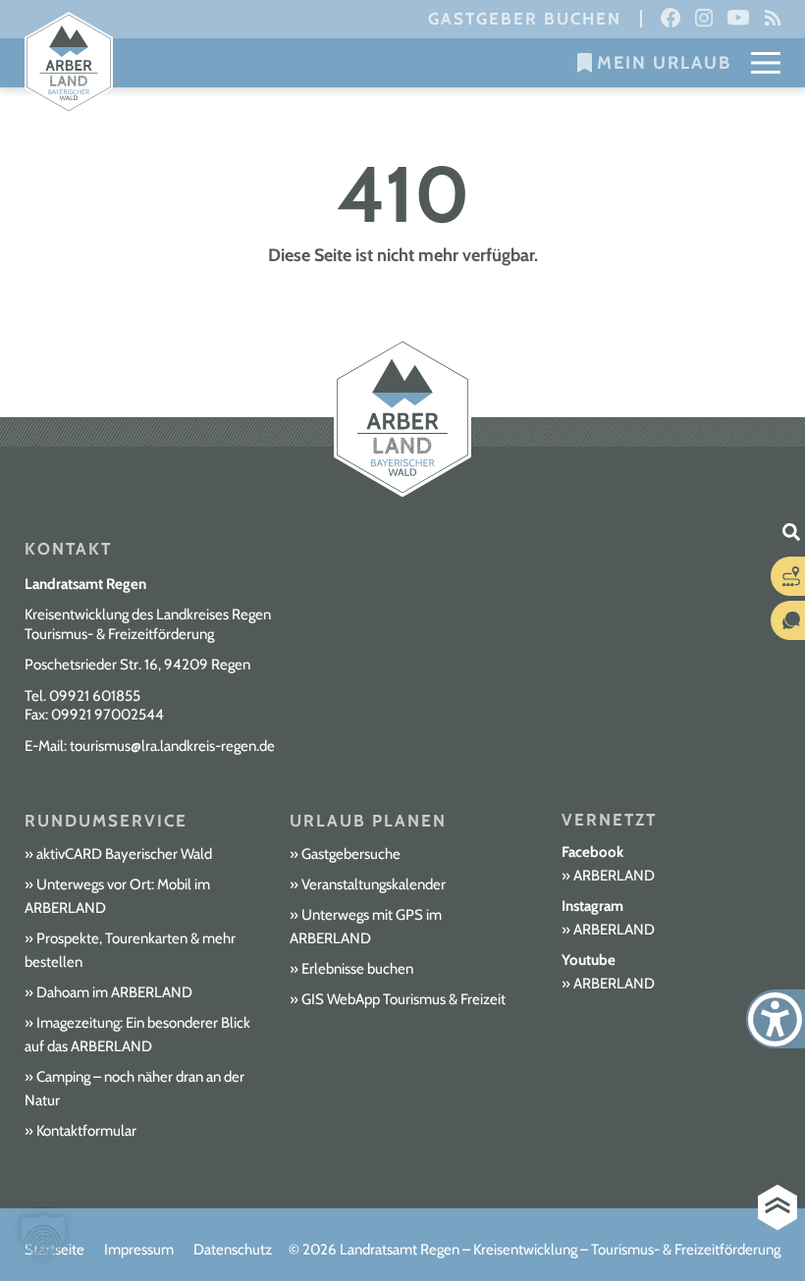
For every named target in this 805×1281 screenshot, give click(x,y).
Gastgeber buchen (524, 18)
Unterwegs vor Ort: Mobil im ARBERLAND (117, 896)
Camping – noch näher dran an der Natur (134, 1088)
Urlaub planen (368, 820)
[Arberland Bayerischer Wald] (69, 63)
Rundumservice (106, 820)
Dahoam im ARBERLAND (114, 992)
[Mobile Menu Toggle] (765, 63)
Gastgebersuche (351, 854)
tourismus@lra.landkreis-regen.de (172, 746)
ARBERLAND (614, 875)
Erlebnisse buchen (357, 969)
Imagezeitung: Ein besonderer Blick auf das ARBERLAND (137, 1034)
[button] (43, 1238)
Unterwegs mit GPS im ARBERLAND (366, 926)
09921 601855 (94, 696)
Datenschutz (232, 1249)
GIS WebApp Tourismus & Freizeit (403, 999)
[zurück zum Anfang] (777, 1208)
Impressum (139, 1249)
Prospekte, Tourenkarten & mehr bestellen (130, 950)
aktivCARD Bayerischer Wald (124, 854)
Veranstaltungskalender (373, 884)
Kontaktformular (86, 1131)
